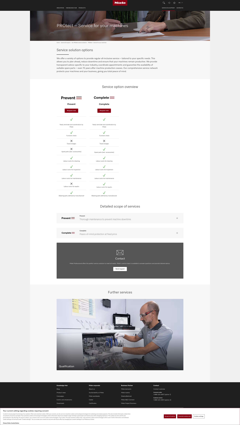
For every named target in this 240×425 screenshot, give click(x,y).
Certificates (92, 403)
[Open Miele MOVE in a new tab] (169, 2)
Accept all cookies (170, 416)
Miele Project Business (128, 403)
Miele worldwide (94, 396)
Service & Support (65, 42)
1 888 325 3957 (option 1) (162, 394)
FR (182, 2)
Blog (58, 389)
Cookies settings (198, 416)
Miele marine (125, 392)
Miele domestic (126, 389)
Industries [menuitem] (60, 8)
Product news (61, 392)
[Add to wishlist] (174, 2)
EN (179, 2)
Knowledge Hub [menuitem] (71, 8)
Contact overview (159, 389)
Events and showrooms (64, 400)
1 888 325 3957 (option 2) (162, 400)
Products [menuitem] (82, 8)
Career (91, 400)
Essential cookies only (184, 416)
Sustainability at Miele (96, 392)
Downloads (60, 403)
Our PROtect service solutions (79, 42)
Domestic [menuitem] (180, 8)
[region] (120, 416)
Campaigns (60, 396)
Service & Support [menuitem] (168, 8)
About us (92, 389)
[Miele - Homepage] (120, 3)
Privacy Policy (7, 423)
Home (58, 42)
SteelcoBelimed (126, 396)
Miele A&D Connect (127, 400)
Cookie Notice (15, 423)
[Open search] (163, 2)
